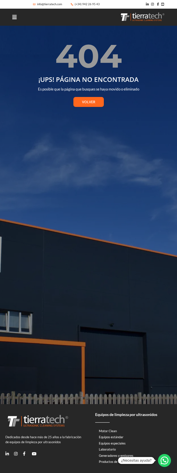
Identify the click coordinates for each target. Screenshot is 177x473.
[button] (14, 17)
